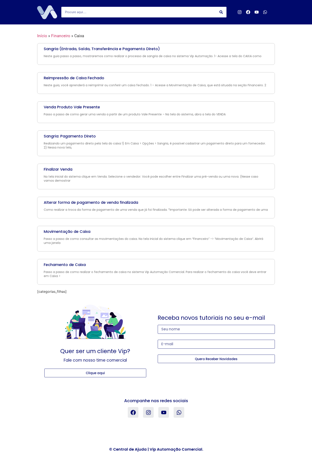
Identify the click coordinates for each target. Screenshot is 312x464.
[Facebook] (248, 12)
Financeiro (60, 35)
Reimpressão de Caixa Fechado (74, 78)
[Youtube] (256, 12)
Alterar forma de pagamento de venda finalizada (91, 202)
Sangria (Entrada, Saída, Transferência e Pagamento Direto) (102, 48)
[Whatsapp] (265, 12)
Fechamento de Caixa (65, 264)
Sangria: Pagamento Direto (70, 136)
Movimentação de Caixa (67, 231)
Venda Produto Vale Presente (72, 107)
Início (42, 35)
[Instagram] (239, 12)
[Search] (221, 12)
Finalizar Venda (58, 169)
